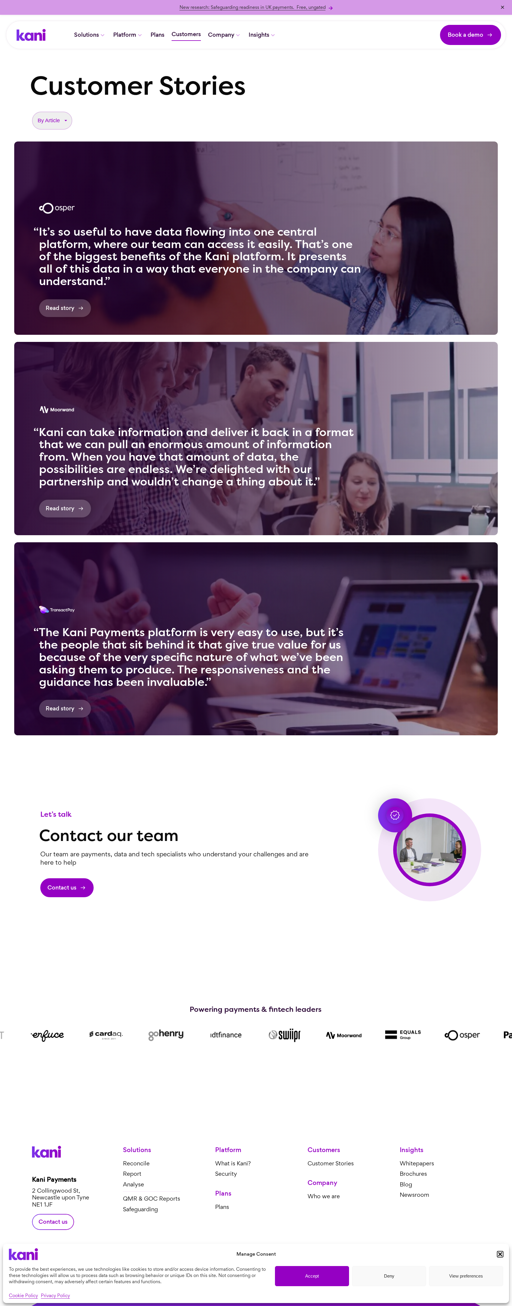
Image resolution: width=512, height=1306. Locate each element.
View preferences (466, 1275)
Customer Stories (331, 1163)
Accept (312, 1275)
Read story (60, 308)
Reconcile (136, 1163)
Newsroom (414, 1194)
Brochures (413, 1173)
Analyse (133, 1184)
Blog (406, 1184)
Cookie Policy (23, 1295)
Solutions (86, 35)
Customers (186, 34)
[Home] (31, 35)
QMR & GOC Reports (151, 1198)
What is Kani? (233, 1163)
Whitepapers (417, 1163)
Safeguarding (140, 1209)
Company (221, 35)
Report (132, 1173)
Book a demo (465, 35)
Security (226, 1173)
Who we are (324, 1196)
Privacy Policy (55, 1295)
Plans (157, 35)
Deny (389, 1275)
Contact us (61, 888)
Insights (259, 35)
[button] (500, 1254)
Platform (124, 35)
